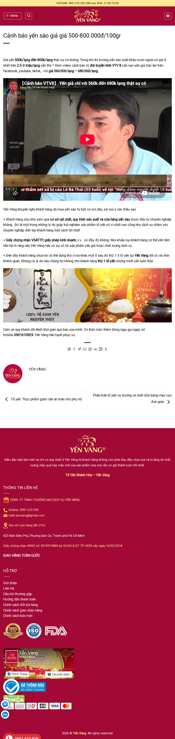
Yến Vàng (79, 733)
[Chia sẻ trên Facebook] (74, 349)
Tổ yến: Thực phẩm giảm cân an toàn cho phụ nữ (46, 399)
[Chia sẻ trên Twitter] (79, 349)
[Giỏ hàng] (168, 16)
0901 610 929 (29, 510)
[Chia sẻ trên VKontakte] (95, 349)
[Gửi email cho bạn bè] (84, 349)
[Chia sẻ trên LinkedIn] (100, 349)
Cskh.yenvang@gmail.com (27, 515)
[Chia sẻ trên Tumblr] (106, 349)
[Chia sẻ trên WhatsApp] (69, 349)
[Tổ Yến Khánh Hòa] (87, 16)
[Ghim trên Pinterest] (90, 349)
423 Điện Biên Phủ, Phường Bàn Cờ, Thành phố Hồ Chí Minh (44, 536)
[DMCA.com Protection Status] (14, 699)
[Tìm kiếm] (28, 16)
